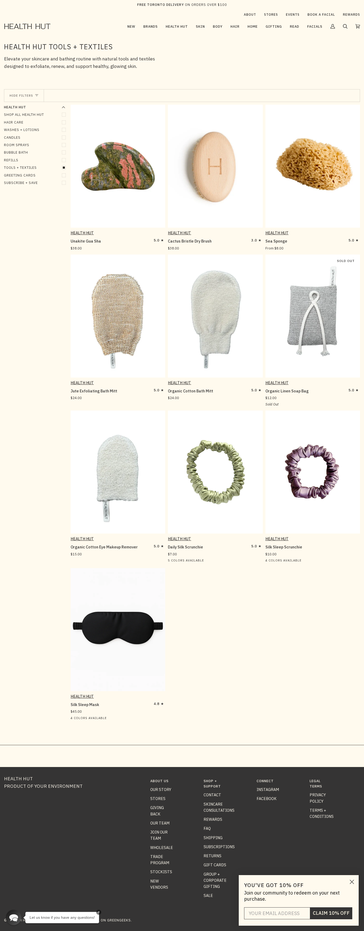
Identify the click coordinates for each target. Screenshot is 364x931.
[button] (150, 26)
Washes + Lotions (21, 130)
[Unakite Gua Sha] (118, 166)
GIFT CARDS (215, 864)
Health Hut (82, 232)
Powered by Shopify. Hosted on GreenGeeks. (87, 920)
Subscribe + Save (21, 183)
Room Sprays (16, 145)
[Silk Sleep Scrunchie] (312, 472)
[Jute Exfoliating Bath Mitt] (118, 316)
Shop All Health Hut (24, 114)
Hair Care (13, 122)
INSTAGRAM (268, 789)
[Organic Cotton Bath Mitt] (215, 316)
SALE (208, 895)
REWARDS (213, 819)
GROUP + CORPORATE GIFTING (215, 880)
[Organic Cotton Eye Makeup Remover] (118, 472)
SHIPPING (213, 837)
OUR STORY (160, 789)
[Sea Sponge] (312, 166)
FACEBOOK (267, 798)
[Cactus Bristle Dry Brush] (215, 166)
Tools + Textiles (20, 167)
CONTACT (212, 794)
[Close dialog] (352, 882)
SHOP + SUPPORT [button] (212, 784)
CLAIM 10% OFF (331, 913)
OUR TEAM (159, 823)
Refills (11, 160)
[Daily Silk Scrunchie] (215, 472)
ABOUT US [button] (159, 781)
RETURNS (212, 855)
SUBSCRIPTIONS (219, 846)
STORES (157, 798)
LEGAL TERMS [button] (316, 784)
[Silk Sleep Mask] (118, 629)
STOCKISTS (161, 871)
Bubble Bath (16, 152)
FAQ (207, 828)
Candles (12, 137)
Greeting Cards (20, 175)
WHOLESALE (161, 847)
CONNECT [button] (265, 781)
